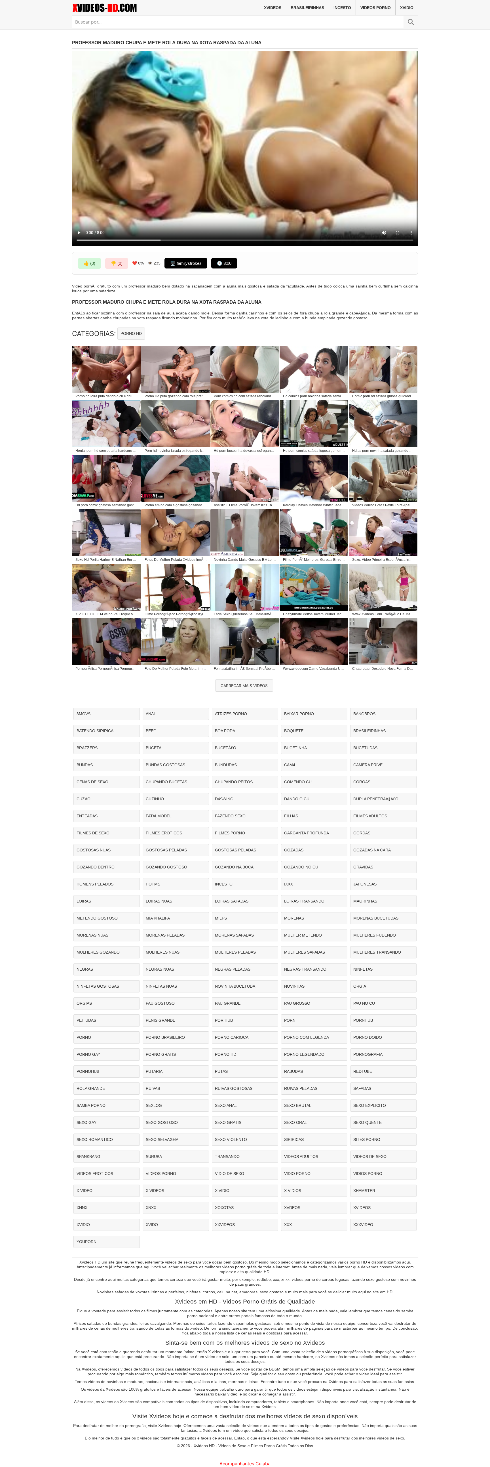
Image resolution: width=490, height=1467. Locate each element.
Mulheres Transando (377, 952)
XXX (288, 1224)
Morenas (294, 918)
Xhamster (364, 1190)
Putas (221, 1071)
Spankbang (88, 1156)
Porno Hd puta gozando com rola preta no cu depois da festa (176, 396)
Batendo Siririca (95, 731)
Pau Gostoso (160, 1003)
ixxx (288, 884)
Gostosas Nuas (94, 850)
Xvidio (406, 7)
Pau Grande (227, 1003)
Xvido (152, 1224)
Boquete (293, 731)
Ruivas (153, 1088)
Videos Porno (375, 7)
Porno (84, 1037)
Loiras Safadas (231, 901)
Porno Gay (88, 1054)
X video (84, 1190)
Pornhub (363, 1020)
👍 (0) (89, 263)
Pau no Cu (364, 1003)
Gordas (361, 833)
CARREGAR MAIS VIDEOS (244, 685)
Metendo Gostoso (97, 918)
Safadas (362, 1088)
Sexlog (154, 1105)
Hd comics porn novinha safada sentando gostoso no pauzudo (314, 396)
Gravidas (363, 867)
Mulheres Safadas (304, 952)
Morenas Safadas (234, 935)
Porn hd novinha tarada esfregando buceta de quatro (176, 451)
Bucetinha (295, 748)
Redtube (362, 1071)
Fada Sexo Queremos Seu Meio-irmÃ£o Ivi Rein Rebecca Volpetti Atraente (245, 614)
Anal (151, 714)
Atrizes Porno (231, 714)
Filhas (291, 816)
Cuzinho (155, 799)
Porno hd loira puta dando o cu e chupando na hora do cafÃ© (106, 396)
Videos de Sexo (369, 1156)
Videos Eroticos (95, 1173)
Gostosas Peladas (166, 850)
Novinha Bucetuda (235, 986)
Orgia (359, 986)
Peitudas (86, 1020)
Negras (85, 969)
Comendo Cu (298, 782)
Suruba (154, 1156)
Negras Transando (305, 969)
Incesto (342, 7)
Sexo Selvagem (162, 1139)
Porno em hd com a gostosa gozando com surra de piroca (176, 505)
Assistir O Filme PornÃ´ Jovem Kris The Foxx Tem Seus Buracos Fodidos (245, 505)
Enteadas (87, 816)
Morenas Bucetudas (375, 918)
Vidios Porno (367, 1173)
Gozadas (293, 850)
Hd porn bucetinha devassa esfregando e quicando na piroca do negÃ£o (245, 451)
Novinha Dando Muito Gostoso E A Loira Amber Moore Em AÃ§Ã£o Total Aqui (245, 560)
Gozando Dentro (96, 867)
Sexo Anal (226, 1105)
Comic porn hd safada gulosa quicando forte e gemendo (383, 396)
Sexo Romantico (95, 1139)
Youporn (86, 1241)
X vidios (292, 1190)
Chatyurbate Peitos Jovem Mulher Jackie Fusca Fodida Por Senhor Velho (314, 614)
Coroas (361, 782)
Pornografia (368, 1054)
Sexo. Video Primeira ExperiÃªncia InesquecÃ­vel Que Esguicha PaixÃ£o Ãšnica (383, 560)
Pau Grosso (297, 1003)
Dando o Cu (296, 799)
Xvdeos (292, 1207)
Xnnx (82, 1207)
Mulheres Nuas (162, 952)
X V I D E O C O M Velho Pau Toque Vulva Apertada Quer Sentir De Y (106, 614)
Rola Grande (91, 1088)
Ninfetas (363, 969)
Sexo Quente (367, 1122)
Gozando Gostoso (166, 867)
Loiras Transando (304, 901)
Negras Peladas (232, 969)
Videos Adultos (301, 1156)
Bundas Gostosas (165, 765)
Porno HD (131, 333)
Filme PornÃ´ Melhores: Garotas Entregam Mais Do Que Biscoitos (314, 560)
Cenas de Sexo (92, 782)
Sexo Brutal (297, 1105)
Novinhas (294, 986)
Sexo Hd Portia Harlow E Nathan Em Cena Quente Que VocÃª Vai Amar (106, 560)
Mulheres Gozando (98, 952)
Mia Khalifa (158, 918)
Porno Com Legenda (306, 1037)
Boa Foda (225, 731)
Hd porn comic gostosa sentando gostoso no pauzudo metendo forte (106, 505)
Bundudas (226, 765)
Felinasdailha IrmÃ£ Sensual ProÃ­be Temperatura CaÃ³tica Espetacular (245, 669)
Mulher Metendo (303, 935)
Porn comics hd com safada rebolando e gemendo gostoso (245, 396)
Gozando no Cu (301, 867)
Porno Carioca (231, 1037)
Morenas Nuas (92, 935)
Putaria (154, 1071)
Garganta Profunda (306, 833)
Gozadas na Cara (372, 850)
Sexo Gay (86, 1122)
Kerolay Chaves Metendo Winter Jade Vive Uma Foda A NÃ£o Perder (314, 505)
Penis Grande (160, 1020)
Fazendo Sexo (230, 816)
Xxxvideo (363, 1224)
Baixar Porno (299, 714)
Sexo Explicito (369, 1105)
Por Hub (224, 1020)
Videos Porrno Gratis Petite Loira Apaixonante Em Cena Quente (383, 505)
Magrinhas (365, 901)
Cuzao (83, 799)
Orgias (84, 1003)
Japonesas (365, 884)
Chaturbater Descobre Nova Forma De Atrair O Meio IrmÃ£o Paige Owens (383, 669)
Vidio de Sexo (229, 1173)
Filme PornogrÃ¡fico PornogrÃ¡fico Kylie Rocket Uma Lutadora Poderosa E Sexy (176, 614)
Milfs (221, 918)
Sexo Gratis (228, 1122)
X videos (155, 1190)
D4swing (224, 799)
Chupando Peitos (234, 782)
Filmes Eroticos (164, 833)
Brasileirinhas (307, 7)
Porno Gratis (161, 1054)
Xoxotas (224, 1207)
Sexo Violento (231, 1139)
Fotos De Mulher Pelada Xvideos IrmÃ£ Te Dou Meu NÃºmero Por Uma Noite (176, 560)
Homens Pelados (95, 884)
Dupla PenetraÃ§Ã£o (375, 799)
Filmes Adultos (370, 816)
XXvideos (225, 1224)
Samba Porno (91, 1105)
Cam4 (289, 765)
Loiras (84, 901)
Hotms (153, 884)
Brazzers (87, 748)
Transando (227, 1156)
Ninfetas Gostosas (98, 986)
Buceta (153, 748)
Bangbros (364, 714)
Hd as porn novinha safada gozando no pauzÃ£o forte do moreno (383, 451)
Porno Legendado (304, 1054)
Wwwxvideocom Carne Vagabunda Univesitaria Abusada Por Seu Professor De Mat (314, 669)
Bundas (85, 765)
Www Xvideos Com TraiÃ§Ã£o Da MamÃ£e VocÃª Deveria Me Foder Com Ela (383, 614)
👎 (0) (116, 263)
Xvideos (272, 7)
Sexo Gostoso (162, 1122)
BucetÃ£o (225, 748)
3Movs (83, 714)
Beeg (151, 731)
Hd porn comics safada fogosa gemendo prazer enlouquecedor (314, 451)
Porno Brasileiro (165, 1037)
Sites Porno (366, 1139)
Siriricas (294, 1139)
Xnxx (151, 1207)
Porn (289, 1020)
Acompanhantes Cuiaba (245, 1463)
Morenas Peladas (165, 935)
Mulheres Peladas (235, 952)
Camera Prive (368, 765)
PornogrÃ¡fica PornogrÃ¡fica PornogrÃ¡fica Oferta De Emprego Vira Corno (106, 669)
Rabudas (293, 1071)
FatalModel (159, 816)
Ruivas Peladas (300, 1088)
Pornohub (88, 1071)
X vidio (222, 1190)
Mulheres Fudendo (374, 935)
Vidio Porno (297, 1173)
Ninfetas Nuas (161, 986)
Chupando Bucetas (166, 782)
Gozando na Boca (234, 867)
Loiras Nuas (159, 901)
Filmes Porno (230, 833)
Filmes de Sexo (93, 833)
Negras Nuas (160, 969)
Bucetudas (365, 748)
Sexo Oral (295, 1122)
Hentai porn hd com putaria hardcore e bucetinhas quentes (106, 451)
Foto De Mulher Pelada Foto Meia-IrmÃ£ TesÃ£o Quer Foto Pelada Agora (176, 669)
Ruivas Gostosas (233, 1088)
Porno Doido (367, 1037)
